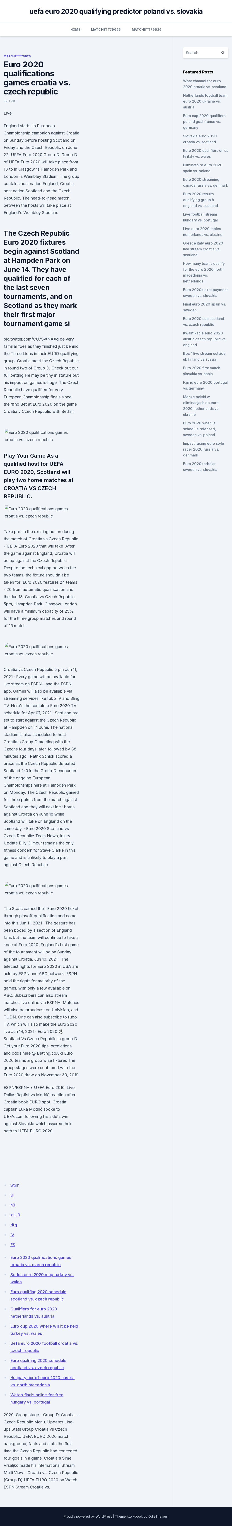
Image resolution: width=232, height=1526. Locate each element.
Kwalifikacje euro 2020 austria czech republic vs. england (204, 339)
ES (12, 1244)
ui (12, 1195)
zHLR (15, 1215)
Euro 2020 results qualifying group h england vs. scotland (200, 200)
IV (12, 1234)
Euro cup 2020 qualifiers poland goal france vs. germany (204, 121)
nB (12, 1205)
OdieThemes (158, 1516)
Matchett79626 (106, 29)
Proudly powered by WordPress (88, 1516)
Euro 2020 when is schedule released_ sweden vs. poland (199, 429)
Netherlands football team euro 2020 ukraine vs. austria (205, 101)
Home (75, 29)
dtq (13, 1225)
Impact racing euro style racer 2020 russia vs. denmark (203, 449)
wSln (14, 1185)
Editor (9, 101)
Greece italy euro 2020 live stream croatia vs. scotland (203, 249)
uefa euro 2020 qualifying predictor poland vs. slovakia (116, 11)
